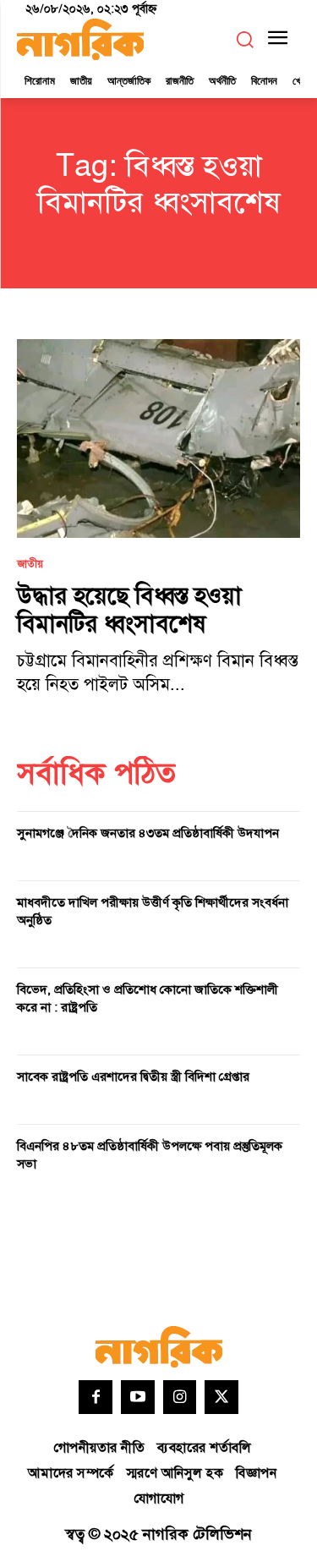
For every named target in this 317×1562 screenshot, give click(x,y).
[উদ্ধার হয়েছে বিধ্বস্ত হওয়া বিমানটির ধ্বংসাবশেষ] (158, 438)
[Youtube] (138, 1397)
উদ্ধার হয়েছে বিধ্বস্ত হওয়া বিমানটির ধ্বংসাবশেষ (129, 611)
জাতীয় (30, 564)
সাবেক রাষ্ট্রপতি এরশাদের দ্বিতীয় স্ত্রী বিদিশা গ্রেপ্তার (133, 1077)
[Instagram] (180, 1397)
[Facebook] (95, 1397)
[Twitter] (221, 1397)
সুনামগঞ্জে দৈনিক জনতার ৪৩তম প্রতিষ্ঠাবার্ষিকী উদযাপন (148, 833)
